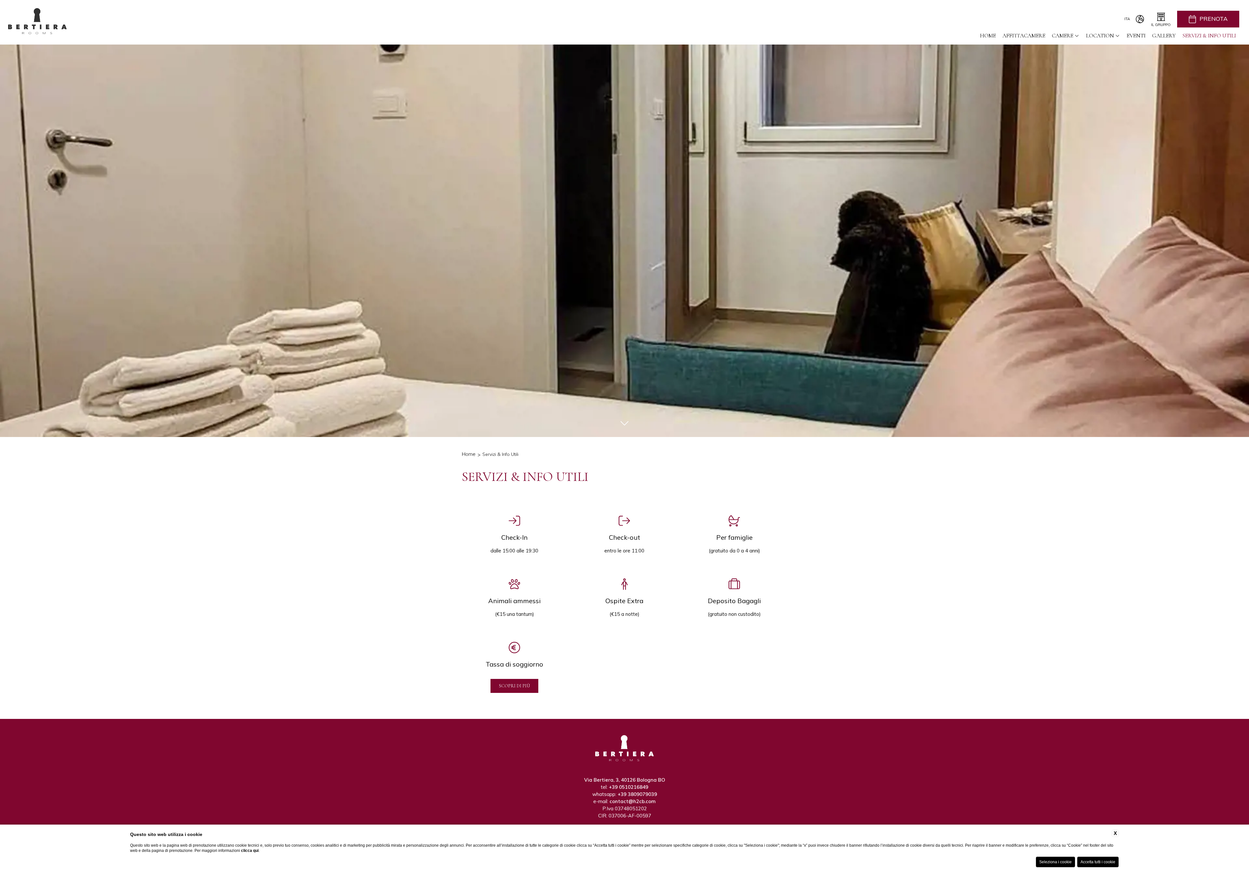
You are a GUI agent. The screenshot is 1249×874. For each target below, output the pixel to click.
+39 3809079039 (637, 794)
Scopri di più (514, 686)
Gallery (1164, 35)
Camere (1062, 35)
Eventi (1136, 35)
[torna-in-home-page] (37, 22)
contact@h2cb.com (633, 801)
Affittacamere (1023, 35)
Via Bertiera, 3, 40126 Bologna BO (624, 780)
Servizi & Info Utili (1209, 35)
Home (988, 35)
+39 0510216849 (628, 787)
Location (1100, 35)
